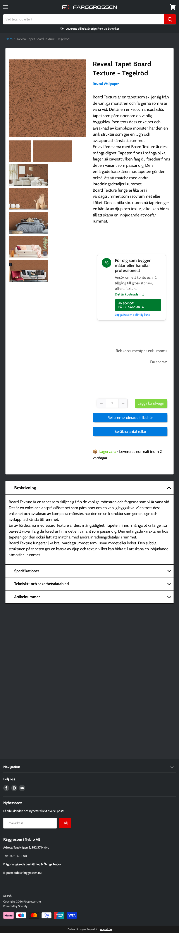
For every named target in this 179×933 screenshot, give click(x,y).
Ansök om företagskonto (131, 305)
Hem (8, 39)
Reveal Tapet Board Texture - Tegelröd (122, 68)
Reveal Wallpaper (106, 84)
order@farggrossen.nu (27, 873)
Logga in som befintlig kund (132, 314)
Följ (65, 823)
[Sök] (170, 19)
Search (7, 895)
